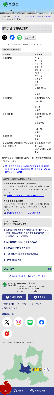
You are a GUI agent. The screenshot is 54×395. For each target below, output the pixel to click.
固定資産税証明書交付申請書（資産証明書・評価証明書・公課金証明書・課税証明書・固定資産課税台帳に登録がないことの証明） (27, 169)
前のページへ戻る (18, 276)
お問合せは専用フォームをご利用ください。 (25, 195)
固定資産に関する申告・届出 (18, 248)
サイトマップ (36, 304)
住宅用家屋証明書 (14, 260)
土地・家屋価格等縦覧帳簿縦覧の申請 (22, 254)
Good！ (32, 37)
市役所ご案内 (9, 304)
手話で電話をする (10, 308)
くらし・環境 (30, 16)
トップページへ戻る (37, 276)
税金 (39, 16)
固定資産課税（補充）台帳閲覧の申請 (21, 242)
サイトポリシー (22, 304)
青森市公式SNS (41, 391)
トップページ (18, 16)
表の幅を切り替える (11, 49)
